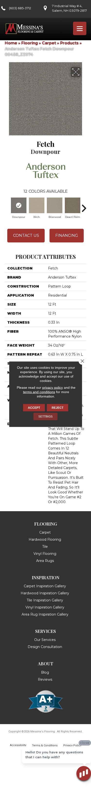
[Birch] (37, 205)
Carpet (49, 43)
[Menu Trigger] (79, 28)
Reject (57, 407)
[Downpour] (19, 205)
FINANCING (66, 235)
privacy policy (52, 387)
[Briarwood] (55, 205)
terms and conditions (39, 392)
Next (83, 205)
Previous (7, 205)
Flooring (29, 43)
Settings (45, 416)
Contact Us (26, 235)
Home (11, 43)
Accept (34, 407)
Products (69, 43)
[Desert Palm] (73, 205)
